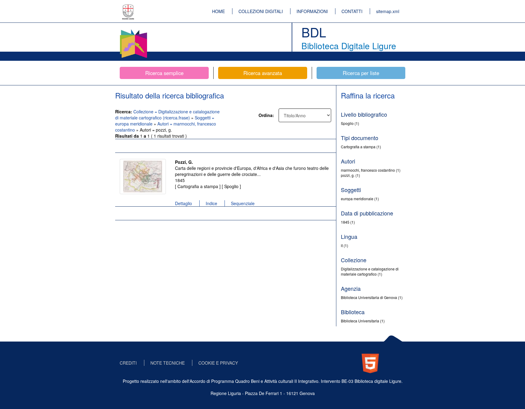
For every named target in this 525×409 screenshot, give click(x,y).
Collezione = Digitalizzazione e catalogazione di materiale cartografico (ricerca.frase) (167, 114)
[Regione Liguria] (128, 7)
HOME (218, 11)
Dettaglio (183, 203)
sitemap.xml (387, 11)
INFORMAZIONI (312, 11)
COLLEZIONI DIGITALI (260, 11)
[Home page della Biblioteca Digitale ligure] (133, 30)
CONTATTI (351, 11)
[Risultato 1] (142, 176)
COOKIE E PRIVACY (218, 363)
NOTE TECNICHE (167, 363)
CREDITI (128, 363)
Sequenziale (243, 203)
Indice (211, 203)
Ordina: (266, 115)
